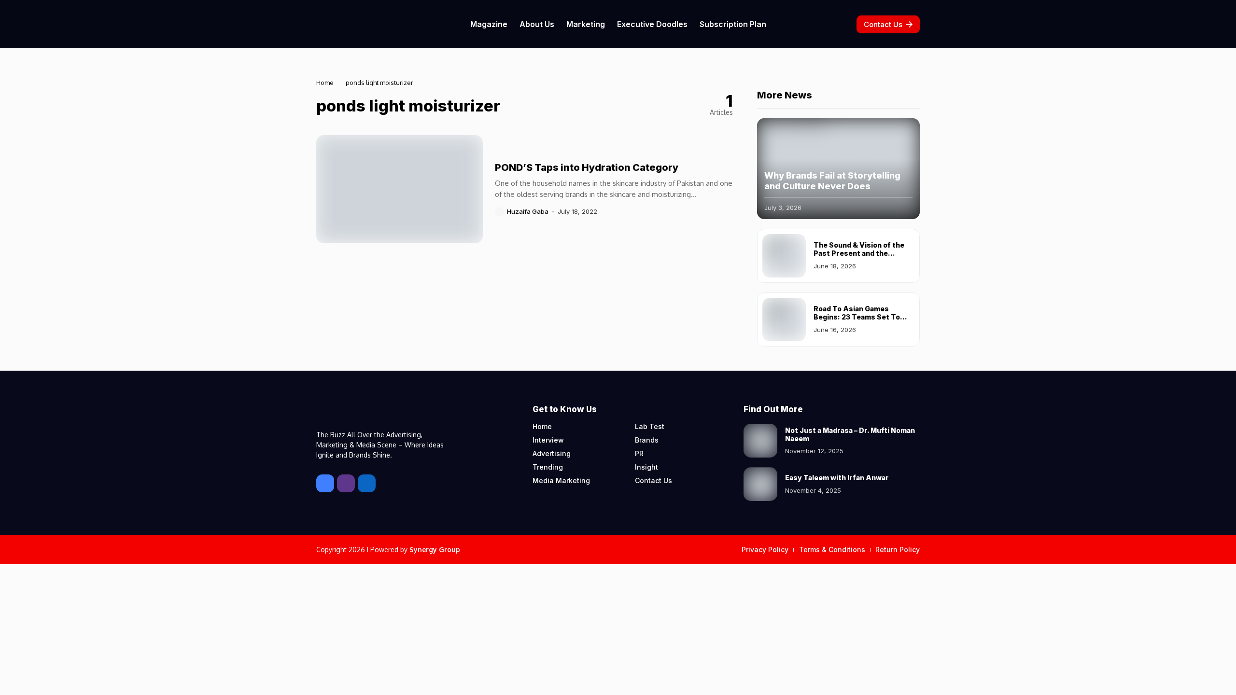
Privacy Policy (765, 549)
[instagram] (346, 483)
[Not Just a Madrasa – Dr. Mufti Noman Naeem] (760, 441)
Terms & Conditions (832, 549)
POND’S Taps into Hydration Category (586, 167)
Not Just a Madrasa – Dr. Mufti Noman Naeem (850, 434)
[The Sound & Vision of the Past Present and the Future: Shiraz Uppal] (784, 256)
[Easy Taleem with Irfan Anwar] (760, 484)
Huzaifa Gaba (527, 211)
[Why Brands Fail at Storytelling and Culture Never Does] (838, 168)
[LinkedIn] (367, 483)
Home (325, 82)
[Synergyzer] (342, 23)
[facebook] (325, 483)
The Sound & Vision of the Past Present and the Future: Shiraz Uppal (859, 253)
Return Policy (897, 549)
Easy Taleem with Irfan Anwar (837, 477)
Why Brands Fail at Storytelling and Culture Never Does (832, 180)
